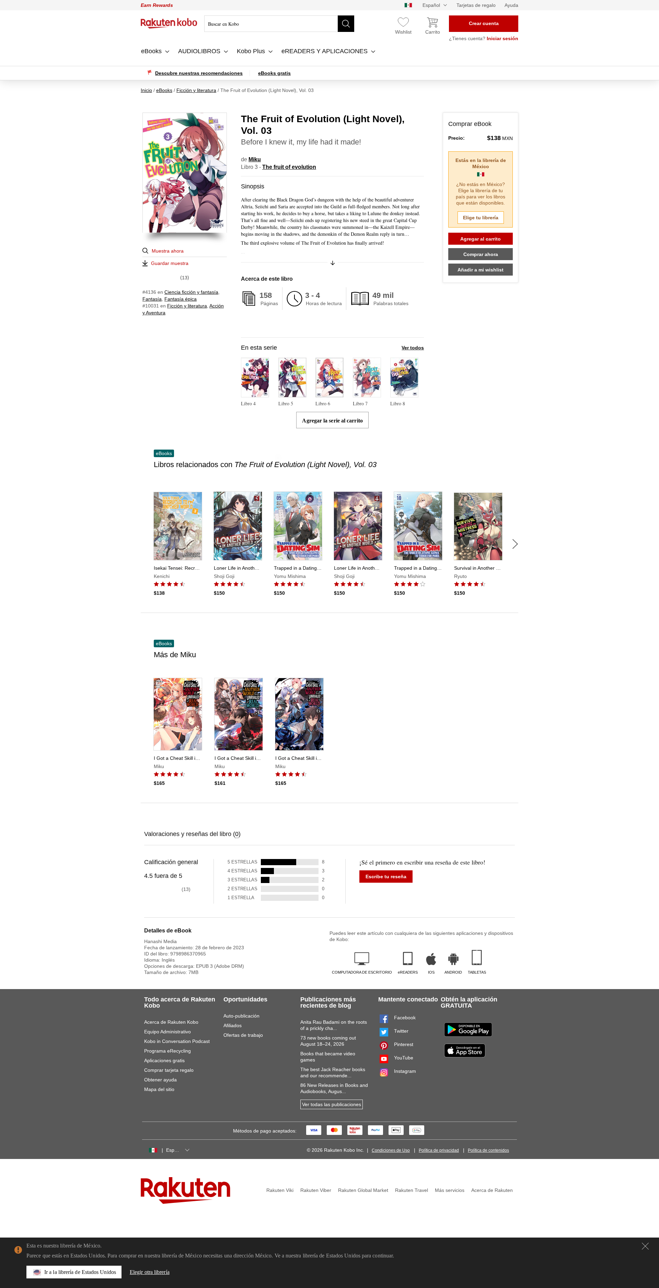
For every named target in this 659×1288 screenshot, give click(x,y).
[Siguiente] (515, 544)
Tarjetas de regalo (476, 5)
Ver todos (413, 347)
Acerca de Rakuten (492, 1190)
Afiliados (232, 1025)
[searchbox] (279, 23)
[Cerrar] (645, 1246)
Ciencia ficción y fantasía (191, 292)
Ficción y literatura (187, 306)
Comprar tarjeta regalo (169, 1070)
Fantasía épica (180, 299)
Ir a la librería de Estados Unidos (80, 1272)
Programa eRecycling (167, 1051)
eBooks (152, 51)
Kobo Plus (252, 51)
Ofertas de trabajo (243, 1035)
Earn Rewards (157, 5)
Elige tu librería (480, 217)
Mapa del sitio (159, 1089)
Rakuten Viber (315, 1190)
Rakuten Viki (279, 1190)
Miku (254, 159)
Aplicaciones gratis (164, 1060)
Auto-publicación (241, 1016)
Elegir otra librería (150, 1272)
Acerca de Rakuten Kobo (171, 1022)
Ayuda (511, 5)
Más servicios (449, 1190)
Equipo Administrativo (167, 1031)
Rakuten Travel (411, 1190)
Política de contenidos (488, 1150)
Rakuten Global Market (363, 1190)
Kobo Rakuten (169, 23)
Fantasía (152, 299)
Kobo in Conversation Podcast (177, 1041)
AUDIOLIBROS (200, 51)
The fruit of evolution (289, 167)
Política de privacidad (439, 1150)
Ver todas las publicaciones (331, 1104)
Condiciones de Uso (391, 1150)
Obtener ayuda (160, 1079)
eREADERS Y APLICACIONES (325, 51)
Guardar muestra (169, 263)
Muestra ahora (168, 251)
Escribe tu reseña (386, 876)
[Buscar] (346, 23)
